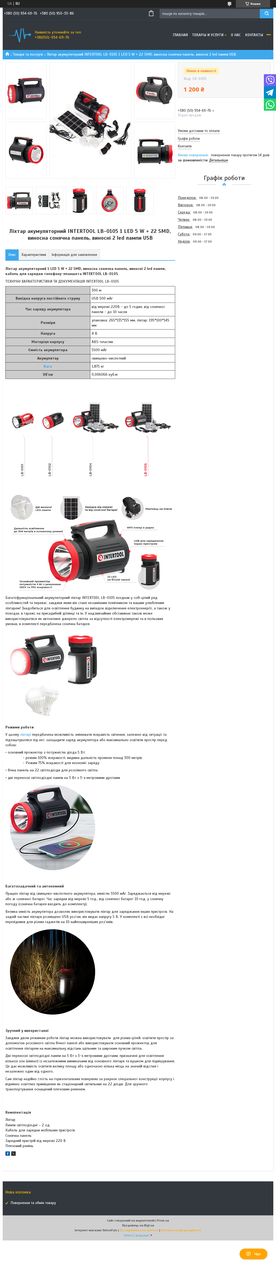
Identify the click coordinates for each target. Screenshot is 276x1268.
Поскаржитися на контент (139, 1230)
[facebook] (7, 1154)
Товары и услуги (207, 35)
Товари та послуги (28, 54)
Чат (257, 1254)
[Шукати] (266, 13)
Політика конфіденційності (181, 1230)
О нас (236, 35)
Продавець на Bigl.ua (138, 1225)
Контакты (254, 35)
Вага (48, 366)
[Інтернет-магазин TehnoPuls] (17, 35)
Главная (180, 35)
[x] (13, 1154)
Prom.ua (163, 1220)
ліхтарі (25, 734)
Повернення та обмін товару (33, 1203)
